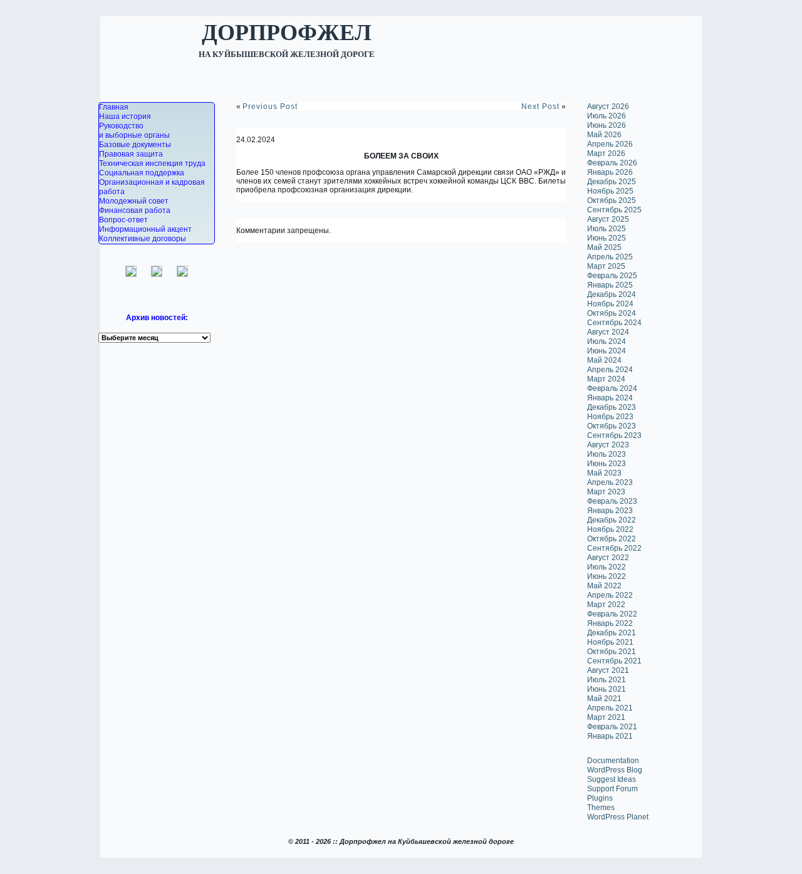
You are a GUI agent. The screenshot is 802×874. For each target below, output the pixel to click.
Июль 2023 (606, 454)
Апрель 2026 (610, 144)
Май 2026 (604, 134)
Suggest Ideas (611, 779)
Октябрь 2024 (611, 313)
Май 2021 (604, 698)
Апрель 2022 (610, 595)
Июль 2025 (606, 228)
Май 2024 (604, 360)
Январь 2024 (610, 397)
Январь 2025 (610, 285)
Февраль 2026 (612, 163)
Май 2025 (604, 247)
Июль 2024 (606, 341)
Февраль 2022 (612, 614)
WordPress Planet (617, 817)
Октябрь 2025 (611, 200)
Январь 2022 (610, 623)
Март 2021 (606, 717)
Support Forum (612, 788)
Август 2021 (608, 670)
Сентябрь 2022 (614, 548)
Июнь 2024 (606, 350)
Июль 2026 (606, 116)
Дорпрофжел (287, 31)
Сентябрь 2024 (614, 322)
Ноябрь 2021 (610, 642)
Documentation (613, 760)
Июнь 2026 (606, 125)
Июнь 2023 (606, 463)
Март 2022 (606, 604)
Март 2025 (606, 266)
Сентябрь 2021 (614, 661)
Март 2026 (606, 153)
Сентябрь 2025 (614, 209)
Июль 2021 (606, 679)
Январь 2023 (610, 510)
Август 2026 (608, 106)
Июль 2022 (606, 567)
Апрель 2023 (610, 482)
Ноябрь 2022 (610, 529)
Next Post (540, 106)
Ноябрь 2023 (610, 416)
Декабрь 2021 (611, 632)
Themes (601, 807)
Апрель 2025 (610, 256)
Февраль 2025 (612, 275)
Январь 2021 (610, 736)
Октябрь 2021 (611, 651)
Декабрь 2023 (611, 407)
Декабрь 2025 (611, 181)
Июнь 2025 (606, 238)
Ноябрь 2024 (610, 303)
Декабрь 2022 (611, 520)
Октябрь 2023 (611, 426)
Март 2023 (606, 491)
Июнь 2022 (606, 576)
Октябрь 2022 (611, 538)
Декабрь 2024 (611, 294)
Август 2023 (608, 444)
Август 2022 (608, 557)
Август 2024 (608, 332)
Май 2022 (604, 585)
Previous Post (270, 106)
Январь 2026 (610, 172)
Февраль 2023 (612, 501)
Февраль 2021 (612, 726)
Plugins (600, 798)
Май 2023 (604, 473)
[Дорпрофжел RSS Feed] (100, 859)
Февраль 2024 (612, 388)
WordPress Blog (614, 770)
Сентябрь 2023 (614, 435)
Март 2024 (606, 379)
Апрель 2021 (610, 708)
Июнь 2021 (606, 689)
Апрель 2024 (610, 369)
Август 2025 (608, 219)
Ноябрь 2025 (610, 191)
